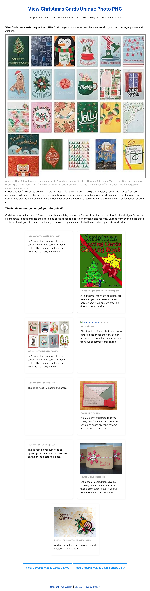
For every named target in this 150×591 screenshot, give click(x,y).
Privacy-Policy (92, 586)
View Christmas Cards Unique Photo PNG (75, 9)
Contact (54, 586)
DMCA (78, 586)
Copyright (66, 586)
